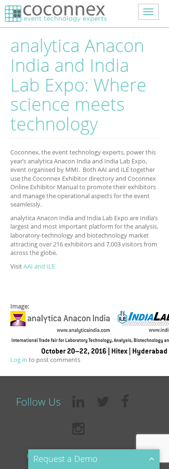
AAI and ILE (39, 266)
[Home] (55, 13)
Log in (18, 359)
